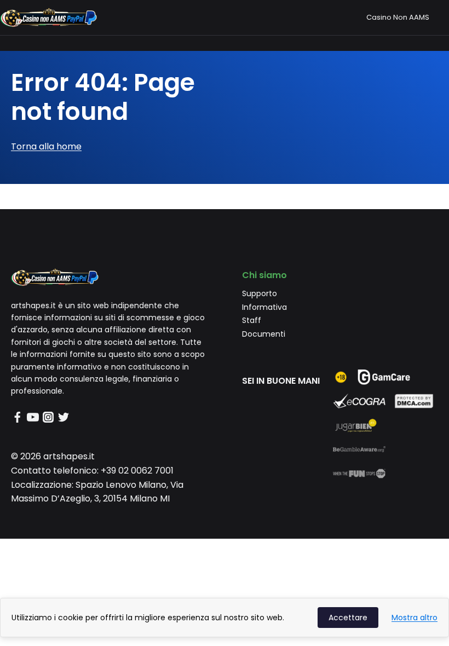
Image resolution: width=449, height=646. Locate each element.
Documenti (263, 333)
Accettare (348, 617)
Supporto (259, 293)
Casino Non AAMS (397, 17)
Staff (251, 320)
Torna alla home (46, 146)
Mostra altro (415, 617)
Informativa (264, 307)
